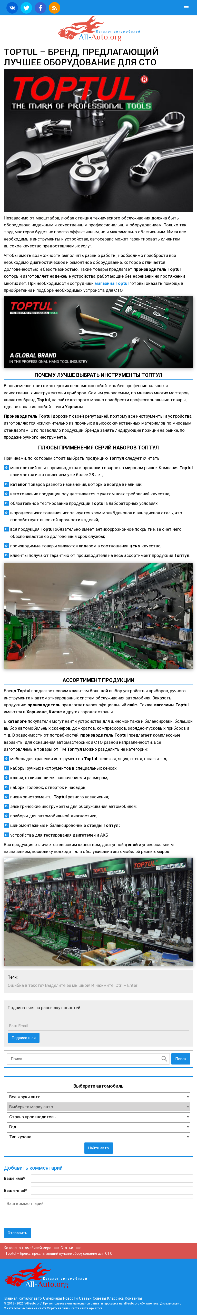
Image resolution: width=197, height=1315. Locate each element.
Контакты (133, 1298)
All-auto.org (98, 28)
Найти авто (98, 1148)
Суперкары (52, 1298)
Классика (115, 1298)
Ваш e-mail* (15, 1190)
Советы (99, 1298)
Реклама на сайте (33, 1308)
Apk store (95, 1308)
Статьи (85, 1298)
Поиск (180, 1059)
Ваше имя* (14, 1178)
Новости (70, 1298)
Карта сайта (79, 1308)
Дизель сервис (170, 1303)
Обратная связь (58, 1308)
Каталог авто (30, 1298)
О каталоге (12, 1308)
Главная (10, 1298)
